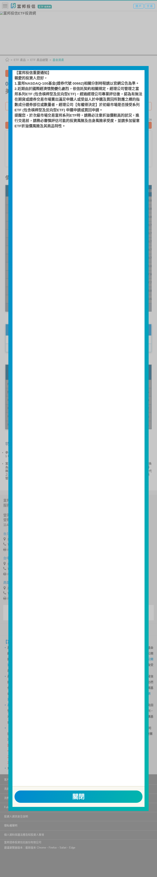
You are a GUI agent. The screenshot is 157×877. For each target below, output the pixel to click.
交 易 (150, 6)
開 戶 (138, 6)
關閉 (78, 796)
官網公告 (120, 83)
